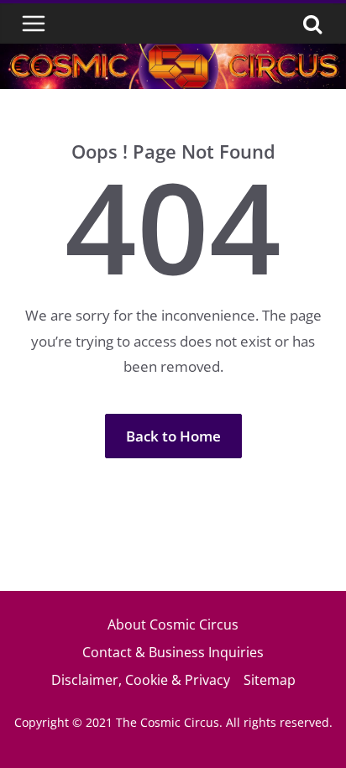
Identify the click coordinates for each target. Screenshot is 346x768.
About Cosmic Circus (173, 624)
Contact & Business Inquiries (173, 652)
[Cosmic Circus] (173, 55)
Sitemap (270, 680)
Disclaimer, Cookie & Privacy (140, 680)
